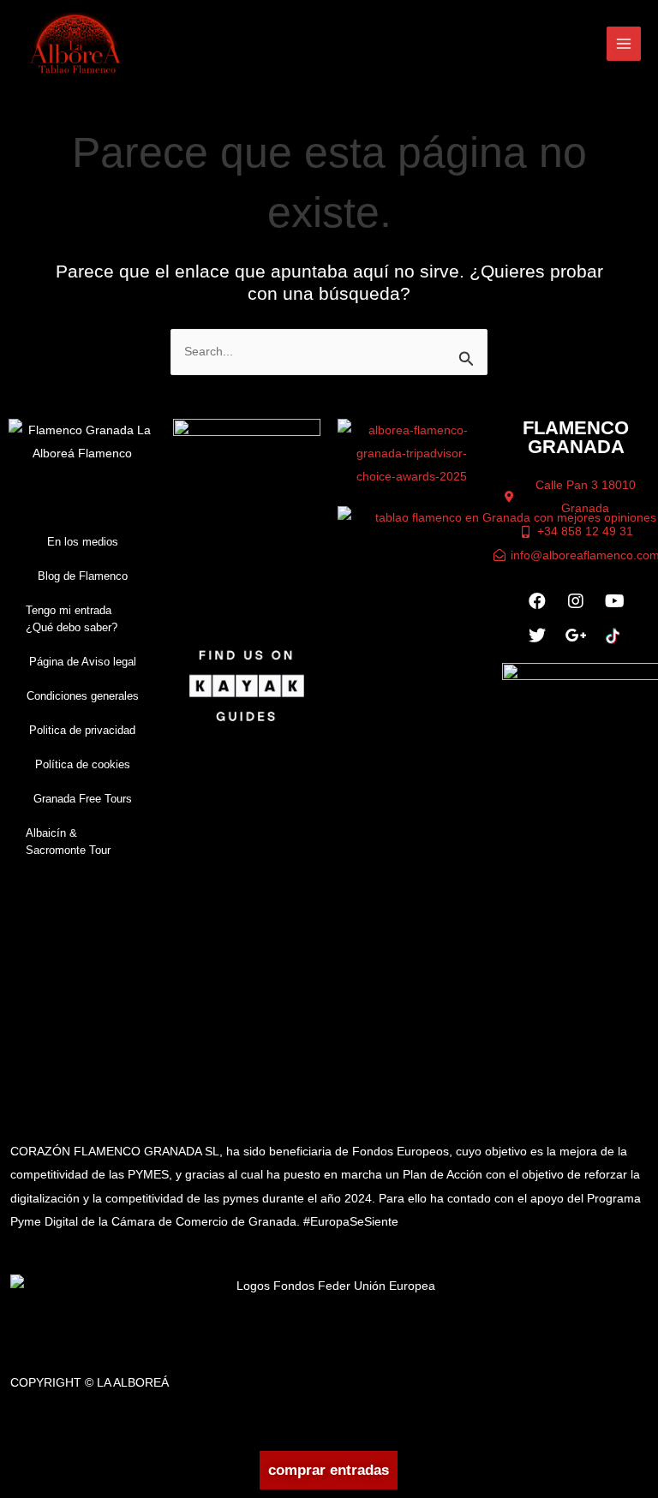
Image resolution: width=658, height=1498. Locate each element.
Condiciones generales (83, 695)
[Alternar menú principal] (624, 44)
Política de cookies (82, 764)
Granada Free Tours (82, 798)
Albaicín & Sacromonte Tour (68, 841)
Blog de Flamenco (83, 576)
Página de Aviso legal (82, 661)
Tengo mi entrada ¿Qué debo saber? (71, 619)
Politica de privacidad (82, 730)
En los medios (82, 541)
